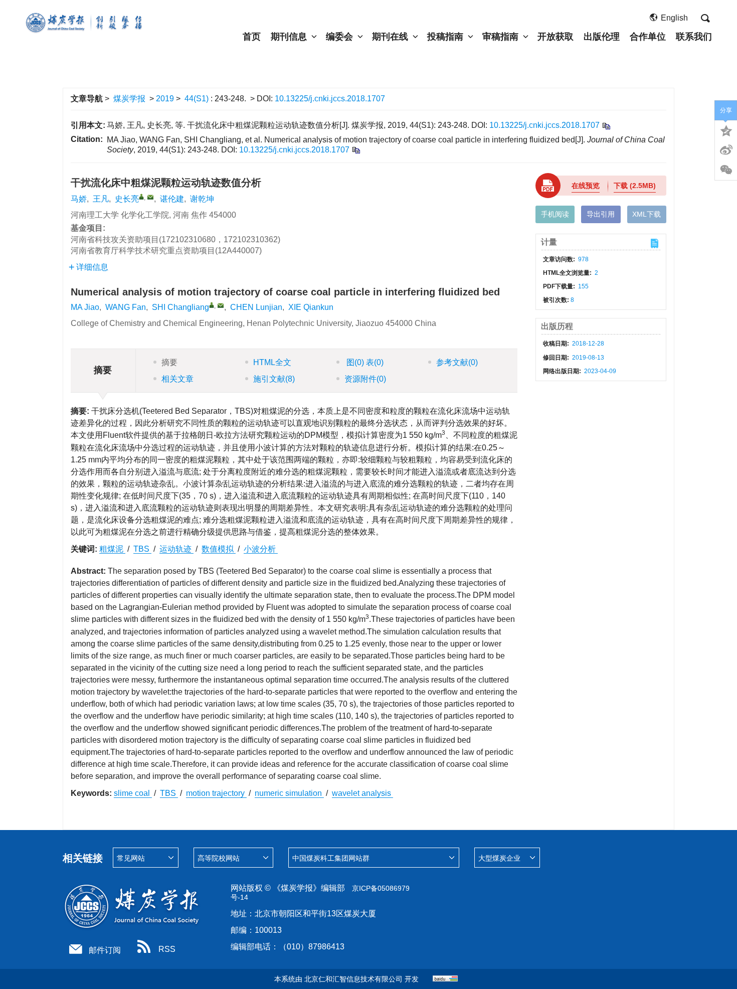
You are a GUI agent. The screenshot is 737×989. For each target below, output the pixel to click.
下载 (635, 186)
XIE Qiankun (310, 307)
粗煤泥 (112, 549)
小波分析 (261, 549)
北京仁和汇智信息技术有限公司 (353, 979)
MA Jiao (85, 307)
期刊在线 (390, 37)
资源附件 (365, 379)
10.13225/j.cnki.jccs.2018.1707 (330, 98)
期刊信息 (289, 37)
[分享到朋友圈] (726, 170)
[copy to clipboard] (355, 149)
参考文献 (457, 362)
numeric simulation (289, 793)
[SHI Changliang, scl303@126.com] (211, 305)
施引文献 (274, 379)
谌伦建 (172, 199)
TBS (142, 549)
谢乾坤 (202, 199)
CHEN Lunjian (256, 307)
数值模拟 (219, 549)
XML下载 (646, 214)
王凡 (101, 199)
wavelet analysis (362, 793)
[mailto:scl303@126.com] (150, 197)
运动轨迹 (176, 549)
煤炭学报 (129, 98)
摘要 (169, 362)
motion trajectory (216, 793)
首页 (252, 37)
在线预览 (586, 186)
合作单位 (648, 37)
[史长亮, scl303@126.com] (141, 197)
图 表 (364, 362)
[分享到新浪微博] (726, 149)
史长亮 (127, 199)
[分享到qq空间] (726, 129)
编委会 (339, 37)
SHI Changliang (180, 307)
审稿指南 (500, 37)
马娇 (79, 199)
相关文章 (177, 379)
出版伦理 (602, 37)
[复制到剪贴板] (606, 125)
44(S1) (198, 98)
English (674, 18)
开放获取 (555, 37)
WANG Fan (125, 307)
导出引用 (601, 214)
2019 (165, 98)
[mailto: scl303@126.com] (220, 305)
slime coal (133, 793)
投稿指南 (445, 37)
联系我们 (694, 37)
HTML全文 (272, 362)
